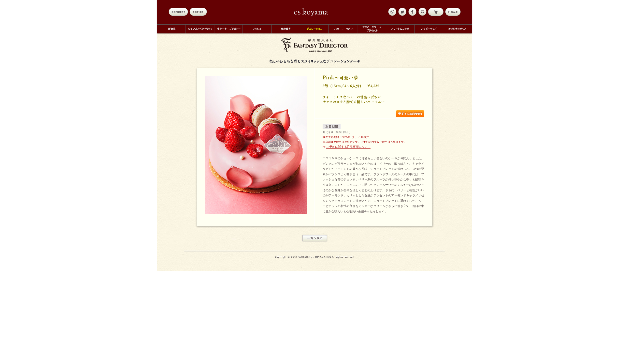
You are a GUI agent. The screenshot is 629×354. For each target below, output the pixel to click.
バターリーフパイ (342, 28)
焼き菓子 (285, 28)
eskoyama (311, 12)
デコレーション (314, 28)
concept (178, 12)
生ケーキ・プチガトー (228, 28)
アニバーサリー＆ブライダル (371, 28)
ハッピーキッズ (428, 28)
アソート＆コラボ (400, 28)
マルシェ (257, 28)
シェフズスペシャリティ (200, 28)
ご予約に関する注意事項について (348, 146)
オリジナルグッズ (457, 28)
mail (422, 12)
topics (199, 12)
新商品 (171, 28)
